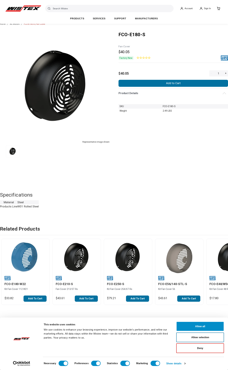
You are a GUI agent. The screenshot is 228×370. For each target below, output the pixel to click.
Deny (200, 348)
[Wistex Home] (23, 8)
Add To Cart (35, 298)
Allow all (200, 326)
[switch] (96, 363)
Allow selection (200, 337)
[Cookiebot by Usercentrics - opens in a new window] (21, 363)
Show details (173, 363)
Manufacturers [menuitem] (146, 18)
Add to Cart (173, 83)
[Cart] (218, 8)
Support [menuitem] (120, 18)
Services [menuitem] (99, 18)
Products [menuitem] (77, 18)
